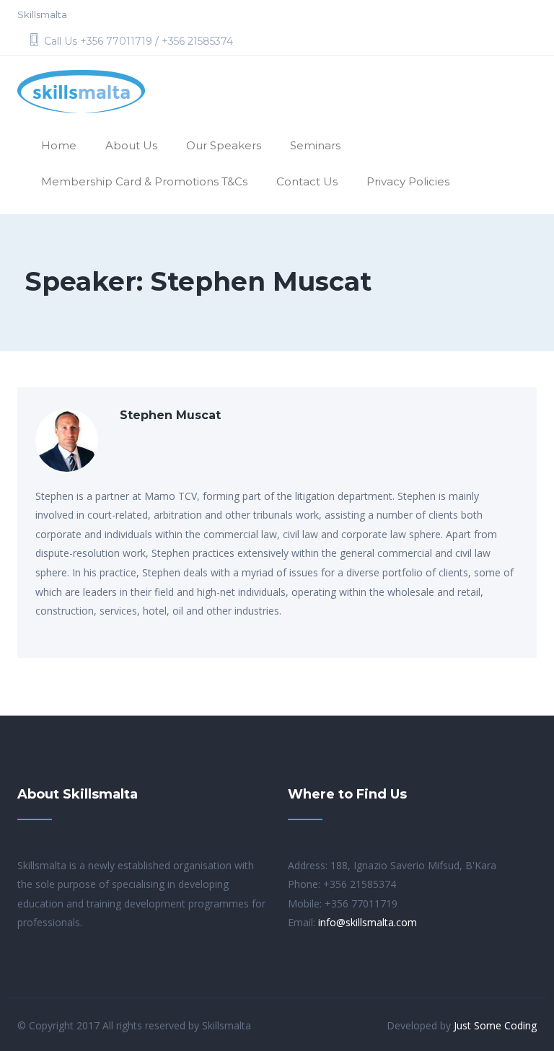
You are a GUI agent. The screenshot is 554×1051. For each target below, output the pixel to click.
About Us (131, 145)
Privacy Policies (407, 181)
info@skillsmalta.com (367, 922)
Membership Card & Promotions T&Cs (144, 181)
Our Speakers (223, 145)
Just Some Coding (495, 1025)
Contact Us (307, 181)
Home (58, 145)
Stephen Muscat (170, 415)
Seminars (315, 145)
